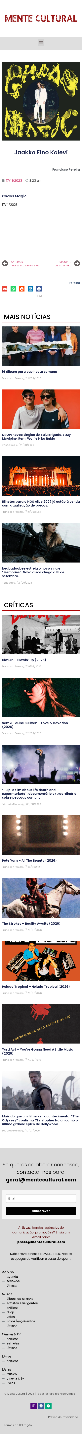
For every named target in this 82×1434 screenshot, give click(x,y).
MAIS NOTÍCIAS (27, 316)
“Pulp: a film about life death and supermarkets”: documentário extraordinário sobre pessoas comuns (39, 794)
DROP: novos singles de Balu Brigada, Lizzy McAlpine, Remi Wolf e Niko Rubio (36, 436)
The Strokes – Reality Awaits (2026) (31, 923)
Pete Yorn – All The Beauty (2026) (29, 860)
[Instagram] (33, 1406)
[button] (41, 42)
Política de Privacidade (63, 1417)
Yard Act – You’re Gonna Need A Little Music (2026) (37, 1051)
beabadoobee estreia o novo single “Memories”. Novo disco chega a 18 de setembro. (33, 572)
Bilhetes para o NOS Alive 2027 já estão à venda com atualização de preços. (41, 503)
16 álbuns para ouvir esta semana (29, 371)
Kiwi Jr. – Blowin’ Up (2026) (24, 660)
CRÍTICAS (18, 604)
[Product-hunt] (48, 1406)
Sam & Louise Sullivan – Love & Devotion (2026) (35, 725)
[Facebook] (41, 1406)
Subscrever (41, 1211)
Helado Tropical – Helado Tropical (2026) (36, 986)
